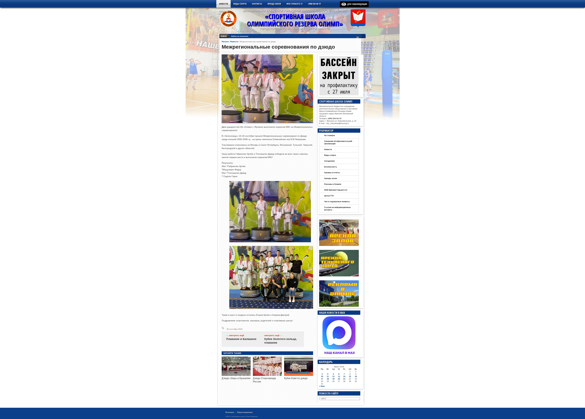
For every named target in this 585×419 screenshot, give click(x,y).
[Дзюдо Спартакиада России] (267, 375)
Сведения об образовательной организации (338, 142)
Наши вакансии (245, 412)
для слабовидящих (356, 4)
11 (328, 376)
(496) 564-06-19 (314, 3)
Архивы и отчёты (332, 173)
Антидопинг (329, 161)
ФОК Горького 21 (294, 3)
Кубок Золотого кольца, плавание (280, 340)
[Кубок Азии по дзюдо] (298, 375)
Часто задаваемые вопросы (337, 202)
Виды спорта (239, 3)
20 (339, 379)
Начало (225, 41)
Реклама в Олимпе (332, 184)
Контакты (257, 3)
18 (328, 379)
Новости (223, 3)
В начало (229, 412)
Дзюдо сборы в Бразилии (236, 378)
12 (333, 376)
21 (344, 379)
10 (322, 376)
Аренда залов (274, 3)
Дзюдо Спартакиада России (243, 36)
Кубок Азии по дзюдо (296, 378)
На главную (329, 135)
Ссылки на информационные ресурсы (337, 208)
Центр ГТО (329, 196)
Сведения (224, 11)
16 (356, 376)
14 (344, 376)
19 (333, 379)
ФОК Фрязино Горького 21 (335, 190)
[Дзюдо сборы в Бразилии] (236, 375)
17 (322, 379)
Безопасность (330, 167)
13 (339, 376)
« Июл (322, 386)
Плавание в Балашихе (241, 339)
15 (350, 376)
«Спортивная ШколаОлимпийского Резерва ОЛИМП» (295, 20)
